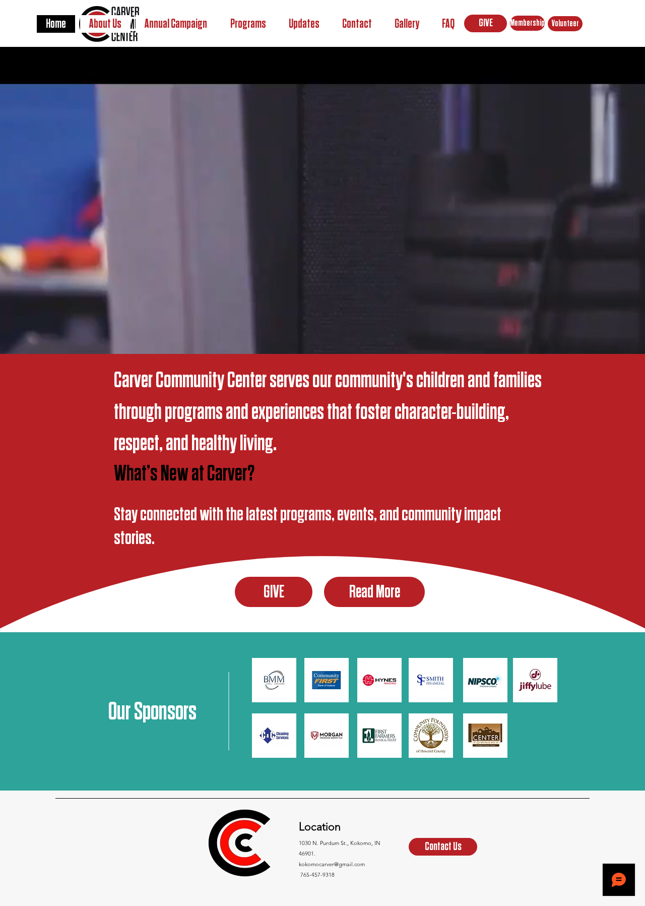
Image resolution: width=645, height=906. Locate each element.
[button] (248, 24)
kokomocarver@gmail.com (332, 864)
